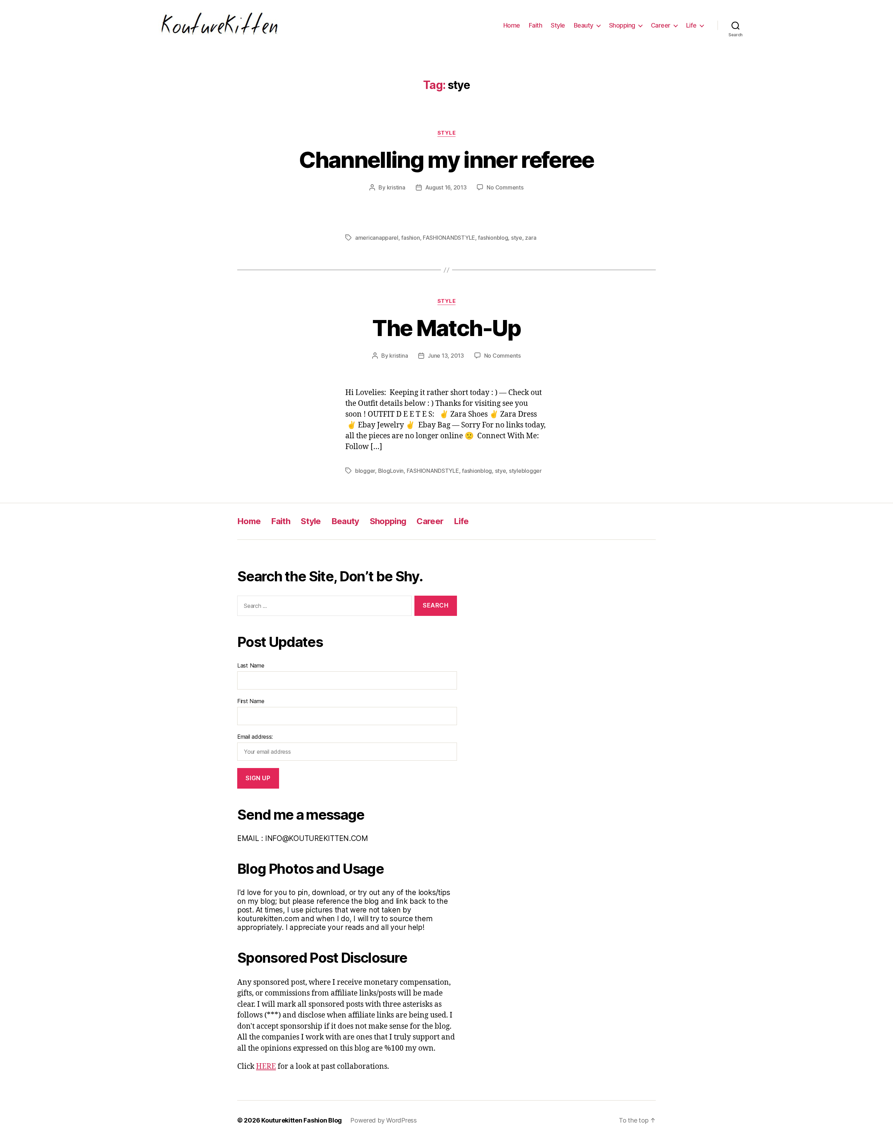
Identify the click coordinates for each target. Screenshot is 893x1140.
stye (516, 237)
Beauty (583, 25)
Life (691, 25)
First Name (250, 701)
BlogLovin (391, 470)
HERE (266, 1066)
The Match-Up (446, 327)
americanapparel (376, 237)
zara (530, 237)
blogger (365, 470)
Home (511, 25)
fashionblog (493, 237)
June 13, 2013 (446, 355)
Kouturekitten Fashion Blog (301, 1120)
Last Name (250, 665)
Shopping (622, 25)
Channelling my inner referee (446, 159)
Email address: (255, 736)
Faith (535, 25)
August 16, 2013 (446, 187)
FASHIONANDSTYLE (449, 237)
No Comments (505, 187)
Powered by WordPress (383, 1120)
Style (558, 25)
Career (660, 25)
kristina (396, 187)
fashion (410, 237)
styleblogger (525, 470)
